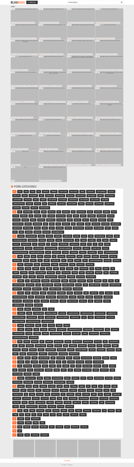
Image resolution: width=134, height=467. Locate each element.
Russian (21, 378)
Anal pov (34, 207)
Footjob (69, 268)
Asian (32, 191)
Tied (40, 414)
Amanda (74, 117)
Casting (76, 236)
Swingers (73, 390)
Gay (27, 281)
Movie (99, 345)
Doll (40, 260)
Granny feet (17, 289)
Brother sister (78, 228)
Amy (106, 22)
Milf (42, 341)
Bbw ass (68, 228)
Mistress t (43, 354)
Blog (18, 2)
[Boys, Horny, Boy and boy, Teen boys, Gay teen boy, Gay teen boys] (53, 111)
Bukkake (106, 212)
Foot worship (41, 272)
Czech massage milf (111, 252)
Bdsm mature (113, 85)
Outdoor (71, 362)
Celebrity (91, 240)
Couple (54, 244)
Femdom (35, 268)
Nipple (69, 358)
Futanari (40, 276)
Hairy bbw (29, 305)
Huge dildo (98, 297)
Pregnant (37, 366)
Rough (40, 378)
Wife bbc (35, 427)
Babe (21, 232)
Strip (113, 390)
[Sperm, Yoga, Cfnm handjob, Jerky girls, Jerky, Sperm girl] (53, 48)
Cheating (50, 240)
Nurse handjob (48, 101)
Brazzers (98, 212)
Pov (59, 366)
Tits (21, 414)
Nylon (27, 358)
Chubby (109, 236)
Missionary (101, 349)
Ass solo (111, 191)
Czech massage (31, 236)
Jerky (26, 22)
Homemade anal (18, 305)
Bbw (20, 212)
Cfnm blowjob (119, 117)
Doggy (26, 260)
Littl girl (113, 38)
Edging (41, 38)
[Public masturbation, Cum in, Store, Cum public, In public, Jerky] (109, 95)
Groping (57, 285)
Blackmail (91, 216)
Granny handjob (68, 285)
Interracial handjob (54, 149)
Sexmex (85, 402)
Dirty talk (113, 256)
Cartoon (42, 240)
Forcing (90, 117)
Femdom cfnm (21, 149)
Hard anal (45, 301)
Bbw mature (37, 224)
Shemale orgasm (15, 54)
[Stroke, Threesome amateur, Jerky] (25, 63)
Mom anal (30, 345)
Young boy (45, 435)
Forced (21, 268)
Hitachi (21, 293)
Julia (84, 317)
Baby (69, 216)
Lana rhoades (99, 329)
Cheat (48, 252)
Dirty (85, 260)
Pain (15, 370)
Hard (86, 293)
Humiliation (108, 297)
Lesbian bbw (87, 329)
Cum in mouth (26, 244)
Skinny (82, 386)
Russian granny (59, 382)
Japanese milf (75, 317)
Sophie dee (94, 398)
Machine (70, 349)
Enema (37, 264)
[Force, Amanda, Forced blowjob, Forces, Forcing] (81, 111)
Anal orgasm (84, 199)
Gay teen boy (61, 117)
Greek (45, 289)
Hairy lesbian (28, 301)
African (43, 199)
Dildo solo (117, 260)
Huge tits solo (72, 301)
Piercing (77, 370)
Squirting (70, 394)
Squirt (59, 386)
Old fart (118, 22)
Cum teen (33, 133)
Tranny (64, 410)
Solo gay (88, 70)
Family (49, 268)
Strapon (73, 386)
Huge (90, 301)
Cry (89, 244)
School (107, 386)
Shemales (42, 406)
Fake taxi (98, 272)
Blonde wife (56, 70)
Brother (98, 38)
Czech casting (68, 240)
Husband (89, 297)
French (98, 268)
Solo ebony (31, 117)
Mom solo (110, 349)
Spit (63, 394)
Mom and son (88, 341)
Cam (101, 244)
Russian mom (99, 378)
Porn (112, 370)
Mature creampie (81, 349)
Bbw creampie (116, 224)
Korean (21, 325)
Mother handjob (79, 101)
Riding (90, 378)
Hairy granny (51, 297)
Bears (69, 220)
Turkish (78, 410)
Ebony (20, 264)
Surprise (50, 402)
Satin (22, 406)
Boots (76, 216)
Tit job (54, 101)
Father (75, 272)
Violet (70, 54)
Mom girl (70, 22)
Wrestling (75, 427)
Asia (44, 203)
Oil (64, 362)
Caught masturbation (49, 85)
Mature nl (16, 349)
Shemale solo (18, 394)
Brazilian (37, 232)
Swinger (31, 390)
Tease (52, 414)
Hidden (43, 293)
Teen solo (87, 410)
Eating (72, 264)
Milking (23, 354)
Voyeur (21, 422)
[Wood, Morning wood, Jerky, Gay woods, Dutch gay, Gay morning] (109, 142)
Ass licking (62, 199)
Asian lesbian (72, 203)
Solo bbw (67, 402)
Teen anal (40, 410)
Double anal (55, 260)
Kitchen (51, 325)
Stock (13, 133)
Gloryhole (82, 281)
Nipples (76, 358)
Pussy (105, 366)
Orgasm (21, 362)
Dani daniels (17, 260)
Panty (63, 370)
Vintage (28, 422)
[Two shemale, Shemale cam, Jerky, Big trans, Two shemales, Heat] (53, 174)
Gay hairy (14, 101)
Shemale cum (40, 402)
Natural (105, 358)
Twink (15, 414)
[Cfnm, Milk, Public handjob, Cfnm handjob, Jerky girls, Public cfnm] (81, 32)
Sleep (35, 386)
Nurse (34, 358)
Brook (83, 149)
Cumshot (113, 240)
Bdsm (43, 212)
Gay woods (114, 149)
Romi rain (70, 382)
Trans (32, 410)
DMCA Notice (70, 464)
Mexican (92, 349)
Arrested (32, 85)
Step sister (104, 398)
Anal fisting (73, 191)
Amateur (45, 191)
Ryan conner (28, 382)
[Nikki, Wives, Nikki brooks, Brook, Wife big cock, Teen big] (81, 142)
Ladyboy (28, 329)
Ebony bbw (90, 264)
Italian (51, 309)
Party (78, 366)
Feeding (113, 22)
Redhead (117, 378)
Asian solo (49, 195)
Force (70, 117)
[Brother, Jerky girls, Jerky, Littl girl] (109, 32)
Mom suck (76, 22)
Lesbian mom (33, 337)
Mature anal (58, 341)
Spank (114, 386)
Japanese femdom (19, 321)
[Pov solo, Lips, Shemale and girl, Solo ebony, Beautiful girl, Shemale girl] (25, 111)
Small (38, 390)
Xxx (20, 431)
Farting (98, 22)
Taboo (71, 410)
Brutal (33, 220)
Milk (73, 38)
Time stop (74, 414)
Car (77, 240)
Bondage (23, 216)
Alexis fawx (99, 203)
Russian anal (17, 382)
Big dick (37, 228)
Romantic (75, 378)
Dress (70, 260)
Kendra (67, 325)
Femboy (106, 268)
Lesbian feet (61, 329)
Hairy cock (28, 101)
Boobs (110, 220)
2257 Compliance (64, 464)
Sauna (32, 394)
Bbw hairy (46, 232)
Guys (48, 133)
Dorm (20, 256)
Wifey (51, 427)
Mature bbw (63, 354)
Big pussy (59, 228)
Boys (41, 117)
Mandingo (73, 345)
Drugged (95, 256)
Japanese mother (48, 321)
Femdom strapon (51, 276)
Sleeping (51, 386)
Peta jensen (86, 370)
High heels (54, 301)
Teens (118, 410)
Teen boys (56, 117)
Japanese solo (112, 313)
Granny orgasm (94, 285)
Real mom (38, 382)
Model (15, 354)
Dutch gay (119, 149)
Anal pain (89, 203)
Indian (20, 309)
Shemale (21, 386)
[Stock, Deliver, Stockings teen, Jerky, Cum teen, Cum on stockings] (25, 127)
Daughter (61, 256)
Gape (85, 285)
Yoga (45, 54)
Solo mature (110, 402)
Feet (42, 268)
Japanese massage (87, 313)
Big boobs (16, 220)
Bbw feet (80, 224)
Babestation (17, 228)
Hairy (27, 293)
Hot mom (72, 297)
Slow (41, 22)
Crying (107, 244)
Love (107, 329)
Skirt (101, 402)
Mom (20, 341)
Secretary (94, 402)
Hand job (42, 101)
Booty (108, 228)
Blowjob (51, 216)
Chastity (16, 244)
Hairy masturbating (21, 101)
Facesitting (84, 268)
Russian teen (48, 382)
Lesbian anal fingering (20, 337)
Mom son (49, 341)
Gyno (111, 281)
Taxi (104, 410)
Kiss (44, 325)
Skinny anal (116, 394)
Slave (94, 386)
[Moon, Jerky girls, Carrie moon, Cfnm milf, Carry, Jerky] (109, 127)
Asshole (29, 203)
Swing (31, 402)
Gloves (78, 285)
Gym (105, 281)
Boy (31, 216)
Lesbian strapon (18, 333)
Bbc (59, 212)
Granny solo (55, 281)
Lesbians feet (105, 333)
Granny (21, 281)
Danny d (78, 260)
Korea (38, 325)
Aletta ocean (110, 195)
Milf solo (97, 341)
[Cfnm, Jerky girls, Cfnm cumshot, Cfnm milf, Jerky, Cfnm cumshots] (25, 32)
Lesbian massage (56, 333)
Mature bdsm (107, 85)
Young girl (35, 435)
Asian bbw (16, 207)
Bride (51, 224)
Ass (39, 191)
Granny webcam (115, 285)
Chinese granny (18, 248)
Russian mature (57, 378)
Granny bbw (67, 289)
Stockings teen (23, 133)
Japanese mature (73, 313)
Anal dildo (70, 195)
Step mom (46, 390)
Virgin (35, 422)
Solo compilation (81, 70)
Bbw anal (66, 212)
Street (16, 406)
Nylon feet (61, 358)
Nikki (69, 149)
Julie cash (111, 317)
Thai (26, 410)
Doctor (47, 256)
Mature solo (77, 341)
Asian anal (91, 191)
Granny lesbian (47, 285)
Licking (85, 333)
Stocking (86, 394)
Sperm (41, 54)
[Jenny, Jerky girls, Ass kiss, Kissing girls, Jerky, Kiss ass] (81, 79)
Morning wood (103, 149)
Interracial (36, 309)
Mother (68, 341)
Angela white (80, 195)
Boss (58, 224)
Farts (102, 22)
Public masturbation (101, 101)
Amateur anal (60, 195)
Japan (29, 313)
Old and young (98, 362)
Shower (16, 390)
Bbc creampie (99, 228)
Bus (73, 212)
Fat (76, 268)
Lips (18, 117)
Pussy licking (17, 374)
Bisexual (25, 220)
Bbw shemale (28, 228)
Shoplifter (26, 398)
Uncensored (35, 418)
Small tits (77, 402)
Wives (46, 38)
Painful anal (39, 370)
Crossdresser (100, 236)
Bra (73, 224)
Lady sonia (76, 333)
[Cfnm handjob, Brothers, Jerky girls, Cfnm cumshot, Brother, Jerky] (109, 158)
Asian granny (17, 199)
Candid (105, 240)
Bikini (87, 224)
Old (27, 362)
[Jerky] (25, 174)
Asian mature (73, 199)
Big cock (110, 216)
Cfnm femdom (14, 149)
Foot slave (80, 276)
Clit (95, 244)
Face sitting (17, 276)
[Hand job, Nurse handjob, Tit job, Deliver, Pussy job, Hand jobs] (53, 95)
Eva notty (80, 264)
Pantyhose (27, 366)
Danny (47, 260)
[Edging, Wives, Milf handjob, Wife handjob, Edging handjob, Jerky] (53, 32)
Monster (32, 349)
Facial (31, 272)
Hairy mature (40, 297)
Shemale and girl (23, 117)
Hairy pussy (17, 301)
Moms (118, 349)
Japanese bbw (32, 317)
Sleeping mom (84, 398)
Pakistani (48, 370)
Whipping (59, 427)
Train (27, 414)
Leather (29, 333)
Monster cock (74, 354)
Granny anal (35, 281)
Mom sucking (87, 22)
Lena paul (115, 329)
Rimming (47, 378)
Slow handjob (52, 22)
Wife (20, 427)
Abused (81, 203)
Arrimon (54, 191)
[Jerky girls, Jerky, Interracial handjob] (53, 142)
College (105, 248)
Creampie (57, 236)
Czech (84, 236)
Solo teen (45, 398)
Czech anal (56, 252)
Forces (86, 117)
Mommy (115, 345)
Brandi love (50, 220)
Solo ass (39, 394)
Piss (20, 366)
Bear (45, 224)
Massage (34, 341)
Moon (98, 133)
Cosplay (49, 236)
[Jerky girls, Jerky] (25, 158)
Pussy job (63, 101)
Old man (34, 362)
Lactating (67, 333)
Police (30, 370)
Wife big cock (88, 149)
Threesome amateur (20, 70)
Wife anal (84, 427)
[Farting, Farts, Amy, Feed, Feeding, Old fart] (109, 16)
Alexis (24, 195)
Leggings (37, 333)
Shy (65, 398)
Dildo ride (107, 260)
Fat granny (114, 272)
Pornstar (27, 374)
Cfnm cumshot (24, 38)
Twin (73, 133)
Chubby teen (96, 248)
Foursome (71, 276)
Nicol (17, 22)
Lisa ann (43, 329)
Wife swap (44, 427)
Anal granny (91, 195)
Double (33, 260)
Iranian (28, 309)
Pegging (66, 366)
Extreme (54, 264)
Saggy (23, 390)
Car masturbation (58, 85)
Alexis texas (63, 191)
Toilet (48, 410)
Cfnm (13, 22)
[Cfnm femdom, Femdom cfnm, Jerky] (25, 142)
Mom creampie (51, 349)
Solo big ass (114, 398)
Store (111, 101)
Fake (25, 276)
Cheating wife (38, 248)
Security (90, 390)
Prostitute (104, 370)
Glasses (105, 285)
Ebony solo (45, 264)
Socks (106, 390)
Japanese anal (100, 313)
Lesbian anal (94, 333)
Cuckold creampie (51, 248)
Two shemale (42, 180)
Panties (112, 366)
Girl (117, 281)
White (67, 427)
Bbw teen (88, 228)
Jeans (90, 317)
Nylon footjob (86, 358)
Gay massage (77, 289)
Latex (36, 329)
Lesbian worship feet (75, 329)
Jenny (70, 85)
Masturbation (114, 341)
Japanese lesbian (51, 313)
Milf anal (91, 345)
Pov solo (14, 117)
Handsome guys (57, 133)
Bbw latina (96, 224)
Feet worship (91, 276)
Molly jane (42, 70)
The (89, 133)
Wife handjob (57, 38)
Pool (70, 370)
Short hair (70, 406)
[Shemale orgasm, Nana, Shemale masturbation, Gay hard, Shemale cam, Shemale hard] (25, 48)
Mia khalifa (82, 345)
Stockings (64, 390)
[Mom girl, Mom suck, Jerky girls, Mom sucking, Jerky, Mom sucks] (81, 16)
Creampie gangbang (65, 248)
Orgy (58, 362)
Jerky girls (22, 22)
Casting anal (63, 244)
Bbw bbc (28, 224)
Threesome (96, 410)
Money (22, 345)
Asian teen (61, 203)
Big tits (16, 216)
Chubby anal (74, 244)
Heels (36, 301)
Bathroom (105, 224)
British (83, 216)
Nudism (113, 358)
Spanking (43, 386)
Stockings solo (31, 406)
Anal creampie (101, 191)
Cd (48, 244)
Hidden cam (52, 293)
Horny (45, 117)
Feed (109, 22)
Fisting (28, 268)
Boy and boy (50, 117)
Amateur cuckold (19, 203)
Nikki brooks (78, 149)
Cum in (107, 101)
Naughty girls (32, 22)
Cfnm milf (31, 38)
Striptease (17, 398)
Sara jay (55, 390)
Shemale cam (49, 180)
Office (52, 362)
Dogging (87, 256)
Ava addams (33, 195)
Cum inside (74, 252)
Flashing (23, 272)
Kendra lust (29, 325)
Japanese (21, 313)
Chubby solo (32, 240)
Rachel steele (31, 378)
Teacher (56, 410)
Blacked (37, 216)
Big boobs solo (18, 224)
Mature (27, 341)
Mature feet (61, 349)
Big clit (86, 220)
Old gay (88, 362)
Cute (34, 244)
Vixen (42, 422)
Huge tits (108, 293)
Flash (81, 272)
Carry (119, 133)
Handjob (35, 293)
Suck (59, 398)
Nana (21, 54)
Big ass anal (61, 220)
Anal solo (16, 195)
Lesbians (52, 329)
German (65, 281)
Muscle (41, 349)
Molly (47, 70)
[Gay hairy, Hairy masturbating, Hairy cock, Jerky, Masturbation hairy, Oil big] (25, 95)
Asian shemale (44, 207)
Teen (20, 410)
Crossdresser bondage (20, 252)
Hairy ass (83, 301)
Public (45, 366)
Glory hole (30, 285)
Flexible (32, 276)
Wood (98, 149)
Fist (92, 268)
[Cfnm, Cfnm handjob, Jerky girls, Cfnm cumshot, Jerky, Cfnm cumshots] (109, 63)
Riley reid (108, 378)
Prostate (22, 370)
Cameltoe (86, 248)
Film (58, 272)
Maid (15, 345)
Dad (54, 256)
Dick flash (104, 256)
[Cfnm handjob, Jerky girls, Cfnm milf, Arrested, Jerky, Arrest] (25, 79)
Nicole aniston (44, 358)
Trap (59, 414)
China (116, 236)
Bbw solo (51, 212)
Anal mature (52, 199)
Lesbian (21, 329)
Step (100, 394)
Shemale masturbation (28, 54)
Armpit (100, 195)
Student (107, 394)
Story (78, 394)
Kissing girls (85, 85)
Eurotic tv (29, 264)
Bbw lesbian (101, 216)
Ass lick (37, 203)
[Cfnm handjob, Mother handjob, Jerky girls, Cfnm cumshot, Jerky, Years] (81, 95)
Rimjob (67, 378)
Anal (20, 191)
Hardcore (98, 301)
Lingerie (45, 333)
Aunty (35, 199)
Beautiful (41, 220)
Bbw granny (27, 212)
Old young (80, 362)
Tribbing (83, 414)
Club (100, 252)
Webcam (26, 427)
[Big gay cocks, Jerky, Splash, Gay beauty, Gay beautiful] (53, 158)
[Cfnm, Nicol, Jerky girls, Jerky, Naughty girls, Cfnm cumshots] (25, 16)
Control (74, 54)
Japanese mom (38, 313)
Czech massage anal (19, 240)
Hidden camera (62, 297)
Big (44, 216)
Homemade (61, 293)
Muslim (25, 349)
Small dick (52, 406)
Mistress (58, 345)
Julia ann (62, 313)
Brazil (45, 228)
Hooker (63, 301)
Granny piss (36, 289)
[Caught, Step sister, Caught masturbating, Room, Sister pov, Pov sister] (81, 158)
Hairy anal (94, 293)
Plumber (36, 374)
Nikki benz (97, 358)
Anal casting (95, 199)
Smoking (98, 390)
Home (116, 293)
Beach (90, 212)
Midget (50, 345)
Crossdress (92, 252)
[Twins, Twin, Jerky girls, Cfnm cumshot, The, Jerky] (81, 127)
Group (90, 281)
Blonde (115, 228)
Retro (83, 378)
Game (38, 285)
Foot (62, 268)
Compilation (67, 236)
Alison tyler (109, 203)
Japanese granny (63, 317)
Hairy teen (38, 305)
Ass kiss (79, 85)
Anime (82, 191)
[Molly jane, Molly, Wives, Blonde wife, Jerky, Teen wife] (53, 63)
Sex (100, 386)
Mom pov (107, 345)
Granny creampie (18, 285)
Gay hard (36, 54)
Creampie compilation (36, 252)
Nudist (20, 358)
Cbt (99, 240)
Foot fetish (66, 272)
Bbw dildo (66, 224)
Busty (51, 228)
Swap (47, 394)
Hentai (70, 293)
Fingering (62, 276)
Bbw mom (28, 232)
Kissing (59, 325)
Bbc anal (77, 220)
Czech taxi (77, 248)
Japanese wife (50, 317)
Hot (101, 293)
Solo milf (35, 398)
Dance (79, 256)
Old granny (43, 362)
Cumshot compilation (73, 70)
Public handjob (79, 38)
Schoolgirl (73, 398)
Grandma (97, 281)
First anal (90, 272)
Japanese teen (100, 317)
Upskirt (21, 418)
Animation (52, 203)
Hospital (107, 301)
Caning (83, 240)
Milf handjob (51, 38)
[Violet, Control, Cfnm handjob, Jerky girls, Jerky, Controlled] (81, 48)
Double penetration (95, 260)
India (44, 309)
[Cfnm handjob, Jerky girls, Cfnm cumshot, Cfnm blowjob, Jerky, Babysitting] (109, 111)
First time (51, 272)
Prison (96, 370)
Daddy (40, 256)
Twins (70, 133)
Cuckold (21, 236)
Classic (42, 244)
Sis (26, 394)
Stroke (13, 70)
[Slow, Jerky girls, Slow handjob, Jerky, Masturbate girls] (53, 16)
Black (114, 212)
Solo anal (16, 402)
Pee (72, 366)
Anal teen (27, 199)
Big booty (102, 220)
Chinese (41, 236)
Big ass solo (81, 212)
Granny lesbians (55, 289)
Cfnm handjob (86, 38)
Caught (41, 85)
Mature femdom (100, 85)
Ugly (27, 418)
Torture (111, 410)
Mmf (65, 345)
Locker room (42, 133)
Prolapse (97, 366)
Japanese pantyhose (33, 321)
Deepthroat (71, 256)
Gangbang (45, 281)
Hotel (31, 297)
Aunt (41, 195)
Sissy (66, 386)
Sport (93, 394)
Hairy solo (78, 293)
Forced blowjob (80, 117)
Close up (28, 248)
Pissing (52, 366)
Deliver (58, 101)
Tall (34, 414)
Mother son (52, 354)
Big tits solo (60, 216)
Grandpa (72, 281)
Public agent (87, 366)
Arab (26, 191)
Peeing (56, 370)
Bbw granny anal (58, 232)
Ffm (113, 268)
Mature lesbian (40, 345)
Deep (64, 260)
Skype (24, 402)
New (53, 358)
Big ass (37, 212)
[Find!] (121, 2)
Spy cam (60, 406)
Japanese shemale (19, 317)
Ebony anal (63, 264)
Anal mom (105, 199)
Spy (88, 386)
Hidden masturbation (20, 297)
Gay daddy (27, 289)
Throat (66, 414)
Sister (28, 386)
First (106, 272)
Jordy (41, 317)
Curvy (83, 244)
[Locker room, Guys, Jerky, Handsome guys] (53, 127)
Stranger (58, 402)
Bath (15, 232)
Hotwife (81, 297)
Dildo (33, 256)
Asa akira (25, 207)
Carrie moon (108, 133)
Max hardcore (32, 354)
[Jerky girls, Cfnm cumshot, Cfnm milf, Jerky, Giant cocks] (109, 48)
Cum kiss (82, 252)
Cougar (65, 252)
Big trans (59, 180)
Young (20, 435)
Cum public (116, 101)
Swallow (82, 390)
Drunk (26, 256)
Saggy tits (55, 394)
